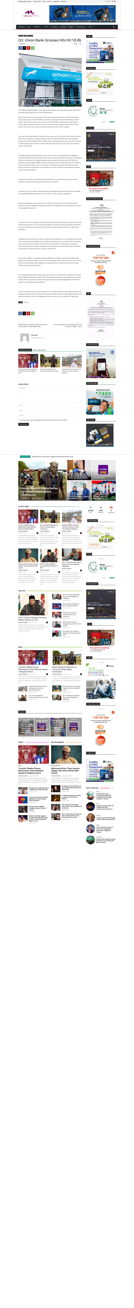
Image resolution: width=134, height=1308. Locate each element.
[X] (110, 1)
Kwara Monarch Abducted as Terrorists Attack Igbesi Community (51, 456)
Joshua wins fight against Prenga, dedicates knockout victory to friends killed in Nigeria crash (38, 818)
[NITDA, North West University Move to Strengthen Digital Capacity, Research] (79, 491)
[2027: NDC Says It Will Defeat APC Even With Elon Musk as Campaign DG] (56, 606)
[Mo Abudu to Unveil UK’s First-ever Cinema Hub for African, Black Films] (55, 788)
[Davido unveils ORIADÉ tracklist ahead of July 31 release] (23, 809)
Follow (101, 506)
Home (20, 33)
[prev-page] (19, 376)
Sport (21, 742)
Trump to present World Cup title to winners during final (105, 818)
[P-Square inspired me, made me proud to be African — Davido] (55, 798)
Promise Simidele (23, 531)
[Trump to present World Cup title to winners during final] (90, 817)
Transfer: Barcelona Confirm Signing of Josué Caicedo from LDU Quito (38, 798)
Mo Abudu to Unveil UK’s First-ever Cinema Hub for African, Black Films (72, 787)
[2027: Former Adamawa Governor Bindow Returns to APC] (50, 555)
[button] (113, 27)
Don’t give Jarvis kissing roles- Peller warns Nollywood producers (72, 806)
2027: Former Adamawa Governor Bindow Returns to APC (49, 566)
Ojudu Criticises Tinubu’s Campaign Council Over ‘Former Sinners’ (72, 623)
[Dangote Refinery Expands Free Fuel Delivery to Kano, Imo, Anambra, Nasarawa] (72, 361)
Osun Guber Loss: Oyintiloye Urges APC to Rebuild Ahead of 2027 (72, 633)
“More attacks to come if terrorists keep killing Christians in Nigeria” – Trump (104, 829)
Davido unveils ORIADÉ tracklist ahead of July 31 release (37, 808)
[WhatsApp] (33, 48)
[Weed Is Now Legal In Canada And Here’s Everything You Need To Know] (90, 839)
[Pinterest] (28, 48)
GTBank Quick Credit (93, 704)
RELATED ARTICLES (25, 350)
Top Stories (30, 35)
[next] (113, 457)
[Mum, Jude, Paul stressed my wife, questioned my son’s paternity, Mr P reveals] (55, 816)
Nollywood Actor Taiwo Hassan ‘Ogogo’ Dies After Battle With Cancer (28, 566)
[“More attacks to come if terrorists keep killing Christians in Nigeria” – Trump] (90, 828)
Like (91, 506)
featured (26, 302)
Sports (98, 815)
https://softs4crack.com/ (37, 337)
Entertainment (57, 742)
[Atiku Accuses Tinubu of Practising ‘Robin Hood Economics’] (56, 615)
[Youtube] (114, 1)
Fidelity (89, 657)
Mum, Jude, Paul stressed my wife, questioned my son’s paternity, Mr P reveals (72, 815)
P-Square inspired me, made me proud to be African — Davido (71, 797)
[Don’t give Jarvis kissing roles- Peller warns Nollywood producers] (55, 807)
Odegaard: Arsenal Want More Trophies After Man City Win (39, 788)
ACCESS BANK (92, 520)
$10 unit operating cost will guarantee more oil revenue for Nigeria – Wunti (68, 325)
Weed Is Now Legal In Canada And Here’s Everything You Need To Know (105, 840)
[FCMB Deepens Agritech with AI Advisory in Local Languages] (74, 727)
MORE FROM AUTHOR (39, 350)
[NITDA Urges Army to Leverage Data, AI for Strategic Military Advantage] (104, 491)
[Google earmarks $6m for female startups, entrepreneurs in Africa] (90, 806)
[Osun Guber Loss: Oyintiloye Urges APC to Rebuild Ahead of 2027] (56, 633)
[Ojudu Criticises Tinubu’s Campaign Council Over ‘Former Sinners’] (56, 624)
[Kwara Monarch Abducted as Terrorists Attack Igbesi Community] (50, 361)
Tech (97, 803)
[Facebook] (106, 1)
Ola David (22, 44)
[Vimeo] (112, 1)
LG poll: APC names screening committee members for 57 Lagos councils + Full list (104, 796)
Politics (21, 591)
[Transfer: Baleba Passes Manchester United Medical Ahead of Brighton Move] (28, 361)
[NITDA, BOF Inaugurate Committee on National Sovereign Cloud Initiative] (79, 470)
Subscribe (111, 506)
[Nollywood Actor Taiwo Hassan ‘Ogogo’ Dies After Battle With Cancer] (28, 555)
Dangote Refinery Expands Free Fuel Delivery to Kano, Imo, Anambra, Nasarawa (71, 371)
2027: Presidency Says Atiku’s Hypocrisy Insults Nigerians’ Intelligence (71, 564)
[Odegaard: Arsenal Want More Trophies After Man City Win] (23, 790)
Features (98, 837)
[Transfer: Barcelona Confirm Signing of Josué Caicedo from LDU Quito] (23, 799)
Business (25, 33)
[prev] (110, 457)
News (25, 35)
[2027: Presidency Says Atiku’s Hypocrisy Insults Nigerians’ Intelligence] (72, 554)
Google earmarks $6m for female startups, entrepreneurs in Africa (105, 807)
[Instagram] (108, 1)
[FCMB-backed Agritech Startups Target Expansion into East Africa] (104, 470)
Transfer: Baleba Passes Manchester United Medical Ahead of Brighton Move (27, 371)
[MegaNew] (31, 14)
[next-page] (22, 376)
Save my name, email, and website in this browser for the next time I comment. (43, 420)
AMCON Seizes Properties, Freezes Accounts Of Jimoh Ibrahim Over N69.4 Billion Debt (32, 325)
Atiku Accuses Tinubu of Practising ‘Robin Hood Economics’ (70, 614)
